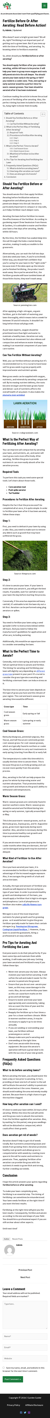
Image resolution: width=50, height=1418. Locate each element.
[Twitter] (25, 1412)
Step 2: (16, 141)
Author (6, 1239)
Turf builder (14, 493)
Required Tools (16, 132)
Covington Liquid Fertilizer (15, 929)
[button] (42, 114)
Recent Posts (17, 1239)
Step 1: (16, 138)
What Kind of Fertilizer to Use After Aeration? (24, 155)
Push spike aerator (17, 490)
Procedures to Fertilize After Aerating (26, 135)
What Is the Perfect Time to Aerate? (22, 146)
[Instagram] (29, 1412)
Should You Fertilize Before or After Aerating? (22, 119)
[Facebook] (21, 1412)
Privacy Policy (13, 1405)
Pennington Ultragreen (27, 926)
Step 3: (16, 143)
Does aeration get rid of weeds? (23, 174)
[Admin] (9, 1250)
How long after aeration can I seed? (25, 171)
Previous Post (25, 1270)
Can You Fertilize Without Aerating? (24, 124)
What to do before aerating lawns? (24, 168)
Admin (19, 1245)
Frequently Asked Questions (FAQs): (22, 165)
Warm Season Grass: (22, 151)
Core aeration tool (17, 487)
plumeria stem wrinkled (14, 395)
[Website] (25, 1359)
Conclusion (11, 177)
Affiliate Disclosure (34, 1405)
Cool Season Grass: (21, 149)
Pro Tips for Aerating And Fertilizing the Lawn (24, 161)
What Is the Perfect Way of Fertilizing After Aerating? (23, 128)
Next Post (25, 1277)
